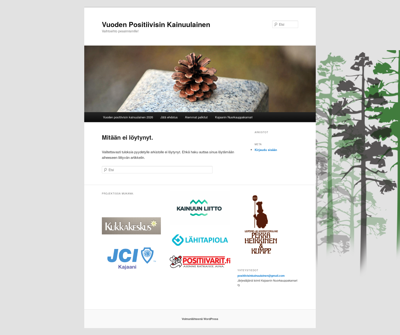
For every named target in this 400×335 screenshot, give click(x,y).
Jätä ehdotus (169, 117)
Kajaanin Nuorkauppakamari (234, 117)
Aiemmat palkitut (196, 117)
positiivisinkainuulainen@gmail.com (261, 276)
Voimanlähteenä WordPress (200, 319)
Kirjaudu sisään (266, 150)
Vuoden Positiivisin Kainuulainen (156, 24)
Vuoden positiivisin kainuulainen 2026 (128, 117)
